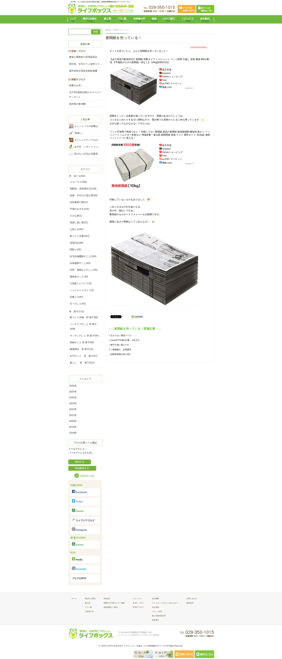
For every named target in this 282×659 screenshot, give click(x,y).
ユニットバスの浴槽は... (86, 126)
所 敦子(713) (76, 311)
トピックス (187, 19)
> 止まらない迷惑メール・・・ (123, 335)
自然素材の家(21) (79, 202)
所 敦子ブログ (138, 607)
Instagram (81, 530)
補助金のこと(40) (79, 276)
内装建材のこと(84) (80, 263)
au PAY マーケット (172, 83)
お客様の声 (139, 19)
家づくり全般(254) (79, 236)
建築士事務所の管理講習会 (83, 57)
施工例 (108, 19)
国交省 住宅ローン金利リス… (85, 64)
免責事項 (155, 620)
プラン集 (122, 19)
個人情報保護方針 (159, 616)
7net (164, 80)
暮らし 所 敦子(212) (82, 362)
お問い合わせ (191, 599)
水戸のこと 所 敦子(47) (83, 356)
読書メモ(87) (76, 297)
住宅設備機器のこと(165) (83, 256)
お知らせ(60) (76, 229)
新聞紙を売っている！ (124, 38)
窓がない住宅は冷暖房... (86, 154)
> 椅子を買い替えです (119, 345)
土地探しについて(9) (80, 283)
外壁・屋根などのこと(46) (83, 270)
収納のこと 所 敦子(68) (82, 342)
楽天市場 (166, 69)
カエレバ (191, 88)
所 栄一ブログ (138, 603)
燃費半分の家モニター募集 (114, 603)
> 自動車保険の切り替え (120, 354)
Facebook (81, 492)
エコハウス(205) (78, 182)
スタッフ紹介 (169, 19)
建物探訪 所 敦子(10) (81, 349)
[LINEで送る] (137, 316)
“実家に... (79, 133)
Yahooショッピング (172, 76)
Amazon (166, 73)
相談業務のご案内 (111, 607)
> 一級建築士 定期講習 (120, 349)
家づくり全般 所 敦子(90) (84, 317)
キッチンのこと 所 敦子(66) (84, 335)
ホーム (74, 599)
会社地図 (155, 607)
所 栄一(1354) (77, 176)
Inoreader (81, 569)
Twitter (79, 501)
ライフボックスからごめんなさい (165, 603)
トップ (74, 19)
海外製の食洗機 (77, 104)
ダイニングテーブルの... (86, 140)
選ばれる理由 (90, 19)
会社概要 (155, 599)
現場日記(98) (76, 243)
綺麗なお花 (75, 85)
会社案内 (205, 19)
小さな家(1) (76, 215)
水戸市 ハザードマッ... (86, 147)
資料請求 (189, 603)
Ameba (79, 511)
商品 (154, 19)
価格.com (167, 87)
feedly (79, 559)
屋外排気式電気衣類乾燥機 (83, 71)
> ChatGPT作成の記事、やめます (124, 340)
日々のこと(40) (78, 303)
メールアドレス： (77, 449)
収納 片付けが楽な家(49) (83, 195)
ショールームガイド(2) (82, 290)
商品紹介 (107, 599)
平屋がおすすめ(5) (79, 209)
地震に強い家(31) (79, 222)
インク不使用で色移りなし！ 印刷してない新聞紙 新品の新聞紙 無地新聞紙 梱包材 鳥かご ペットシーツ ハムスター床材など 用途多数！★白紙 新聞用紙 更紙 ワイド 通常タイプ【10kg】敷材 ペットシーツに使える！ (160, 134)
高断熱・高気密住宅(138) (83, 188)
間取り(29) (75, 249)
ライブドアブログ (85, 520)
